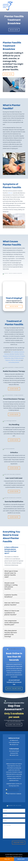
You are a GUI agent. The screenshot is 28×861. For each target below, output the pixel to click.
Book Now (14, 30)
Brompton (17, 356)
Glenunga (18, 360)
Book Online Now (14, 688)
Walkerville (7, 358)
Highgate (5, 356)
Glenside (11, 354)
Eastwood (21, 352)
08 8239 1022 (15, 744)
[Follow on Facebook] (10, 798)
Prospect (22, 356)
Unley (11, 358)
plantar (6, 69)
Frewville (16, 354)
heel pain (10, 193)
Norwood (21, 358)
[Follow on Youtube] (12, 798)
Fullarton (21, 354)
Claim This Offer (14, 724)
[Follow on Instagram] (7, 798)
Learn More (14, 389)
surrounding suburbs (14, 362)
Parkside (6, 354)
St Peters (16, 358)
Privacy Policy (9, 856)
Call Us (7, 859)
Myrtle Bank (11, 356)
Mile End (13, 360)
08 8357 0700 (15, 755)
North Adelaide (15, 352)
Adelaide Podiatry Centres (13, 783)
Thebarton (7, 360)
